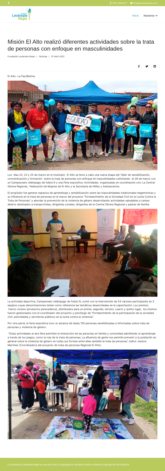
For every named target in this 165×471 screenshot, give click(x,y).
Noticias (43, 56)
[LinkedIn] (154, 66)
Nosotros (149, 15)
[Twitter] (147, 66)
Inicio (135, 15)
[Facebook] (139, 66)
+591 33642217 (119, 3)
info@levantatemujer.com (145, 3)
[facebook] (8, 3)
